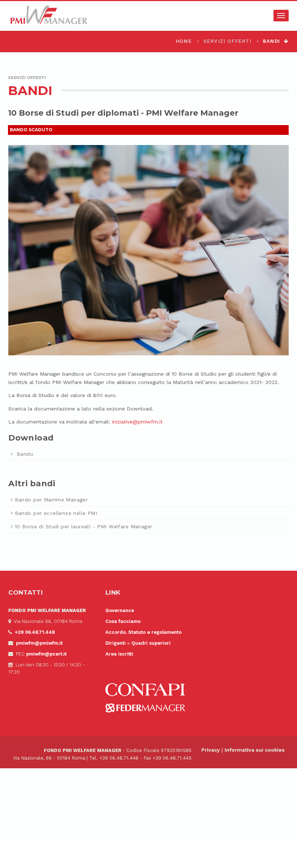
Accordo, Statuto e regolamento (143, 632)
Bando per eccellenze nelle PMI (56, 513)
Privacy (210, 750)
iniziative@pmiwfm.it (137, 422)
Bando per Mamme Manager (51, 500)
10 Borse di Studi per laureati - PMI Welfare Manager (83, 526)
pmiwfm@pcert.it (46, 654)
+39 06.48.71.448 (35, 632)
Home (184, 41)
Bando (24, 454)
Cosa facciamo (123, 621)
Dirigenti (115, 643)
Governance (119, 610)
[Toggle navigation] (281, 15)
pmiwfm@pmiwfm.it (39, 643)
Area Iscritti (119, 654)
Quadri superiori (151, 643)
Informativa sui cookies (255, 750)
